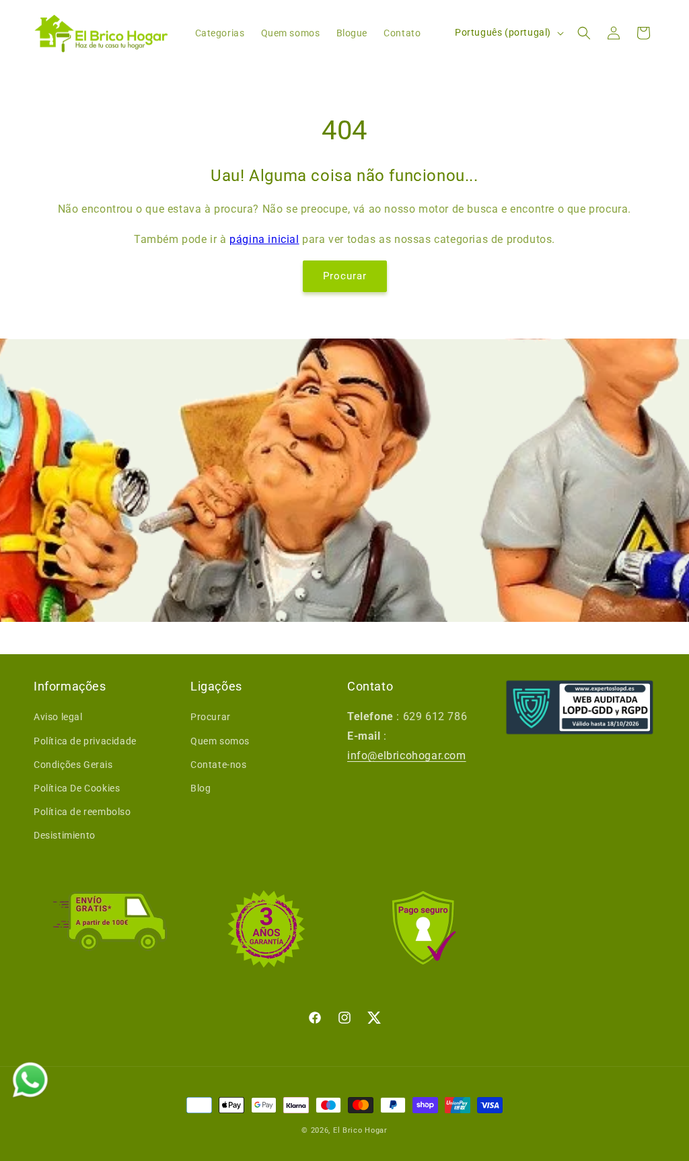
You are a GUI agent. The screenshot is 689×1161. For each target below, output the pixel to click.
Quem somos (220, 741)
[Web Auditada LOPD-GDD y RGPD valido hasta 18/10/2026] (579, 707)
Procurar (345, 276)
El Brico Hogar (360, 1130)
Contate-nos (218, 764)
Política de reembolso (82, 811)
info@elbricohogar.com (406, 755)
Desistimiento (65, 835)
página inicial (264, 239)
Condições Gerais (73, 764)
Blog (200, 788)
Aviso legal (58, 716)
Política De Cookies (77, 788)
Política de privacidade (85, 741)
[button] (584, 33)
